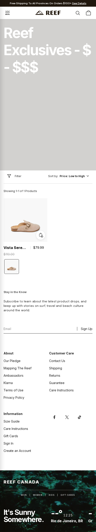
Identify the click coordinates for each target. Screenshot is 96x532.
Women (37, 495)
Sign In (8, 443)
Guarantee (57, 383)
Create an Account (17, 451)
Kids (51, 495)
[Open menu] (8, 13)
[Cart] (88, 13)
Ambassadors (13, 375)
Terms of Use (13, 390)
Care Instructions (61, 390)
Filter (18, 176)
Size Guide (12, 421)
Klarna (8, 383)
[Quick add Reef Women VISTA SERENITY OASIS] (40, 235)
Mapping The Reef (17, 368)
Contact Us (57, 361)
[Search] (78, 13)
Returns (54, 375)
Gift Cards (11, 436)
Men (24, 495)
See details (79, 3)
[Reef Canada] (48, 13)
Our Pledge (12, 361)
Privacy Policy (14, 397)
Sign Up (86, 329)
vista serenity (16, 247)
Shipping (55, 368)
